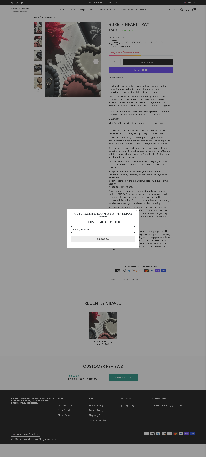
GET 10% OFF (103, 239)
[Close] (136, 211)
